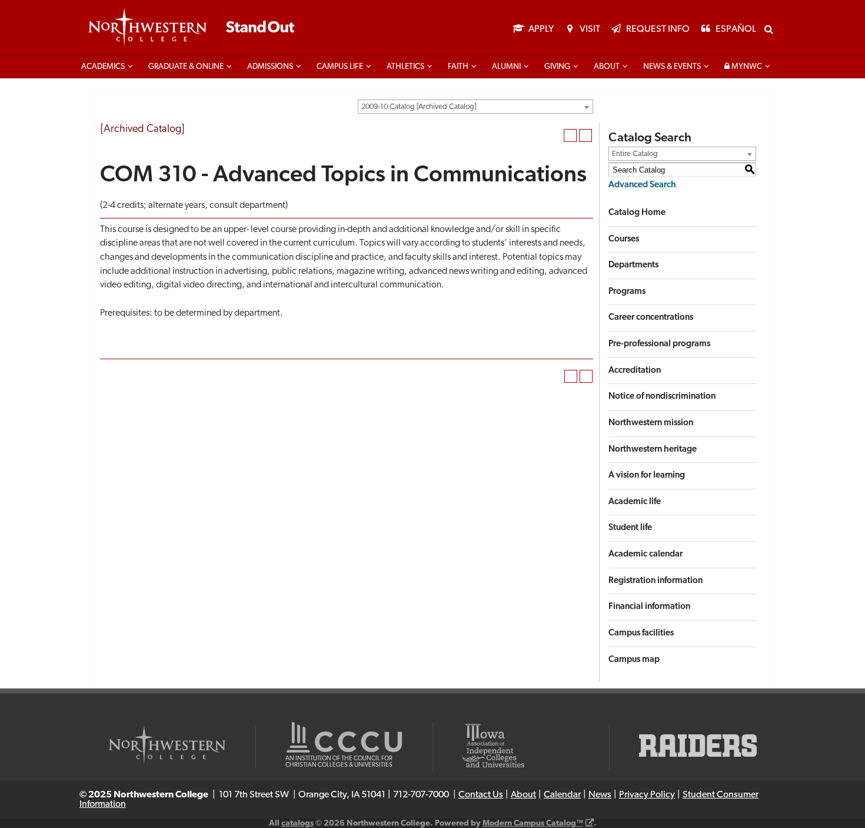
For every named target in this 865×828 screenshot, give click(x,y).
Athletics (405, 67)
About (607, 67)
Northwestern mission (650, 423)
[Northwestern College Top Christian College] (191, 28)
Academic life (634, 502)
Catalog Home (637, 212)
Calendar (562, 795)
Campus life (340, 67)
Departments (633, 265)
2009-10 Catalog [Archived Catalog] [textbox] (418, 107)
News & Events (672, 67)
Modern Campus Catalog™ (533, 823)
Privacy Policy (647, 795)
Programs (627, 291)
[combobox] (475, 107)
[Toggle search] (768, 29)
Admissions (270, 67)
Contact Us (480, 795)
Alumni (506, 67)
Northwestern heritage (652, 449)
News (599, 795)
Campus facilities (641, 633)
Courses (623, 239)
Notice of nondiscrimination (662, 396)
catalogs (297, 823)
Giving (557, 67)
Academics (103, 67)
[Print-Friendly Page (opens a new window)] (570, 135)
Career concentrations (650, 317)
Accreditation (634, 370)
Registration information (655, 581)
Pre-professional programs (659, 344)
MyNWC (746, 67)
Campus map (634, 659)
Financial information (649, 606)
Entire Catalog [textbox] (635, 154)
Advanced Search (642, 185)
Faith (458, 67)
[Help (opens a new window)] (585, 135)
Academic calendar (645, 554)
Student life (630, 528)
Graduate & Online (186, 67)
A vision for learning (646, 475)
